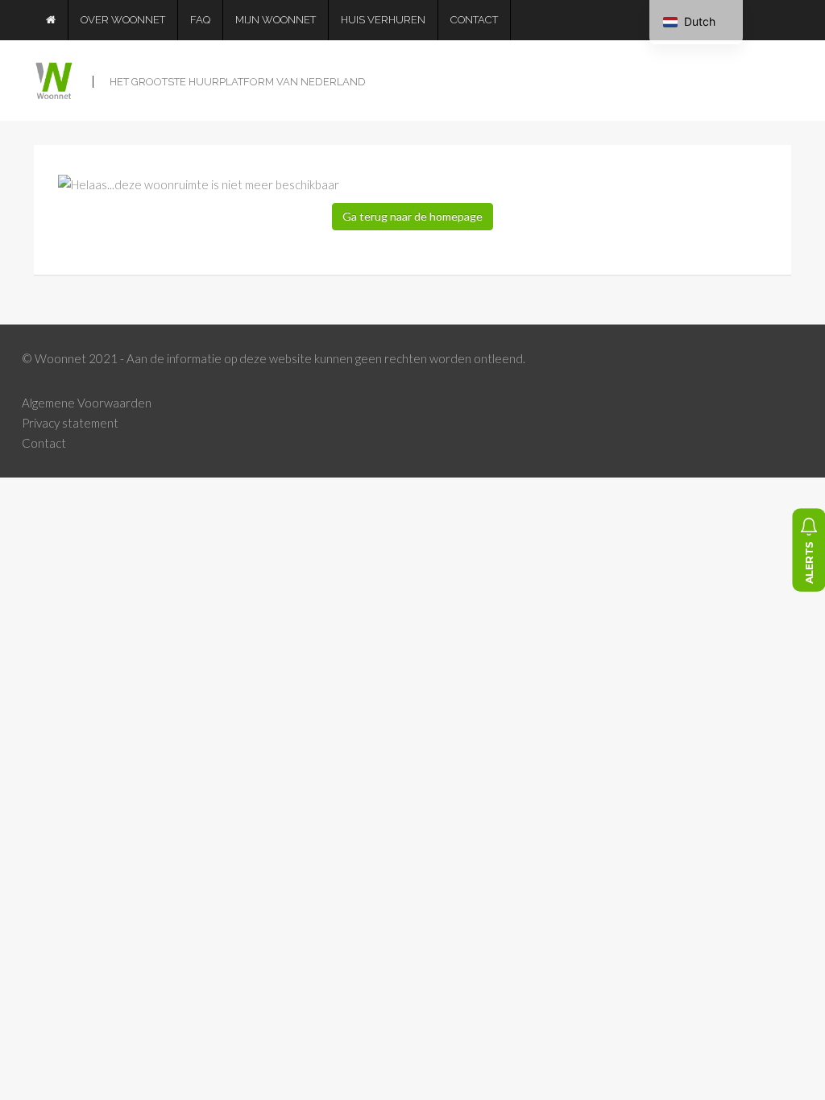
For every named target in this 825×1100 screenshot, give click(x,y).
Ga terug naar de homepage (412, 216)
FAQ (200, 20)
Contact (474, 20)
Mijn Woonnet (275, 20)
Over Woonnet (123, 20)
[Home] (51, 20)
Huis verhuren (383, 20)
